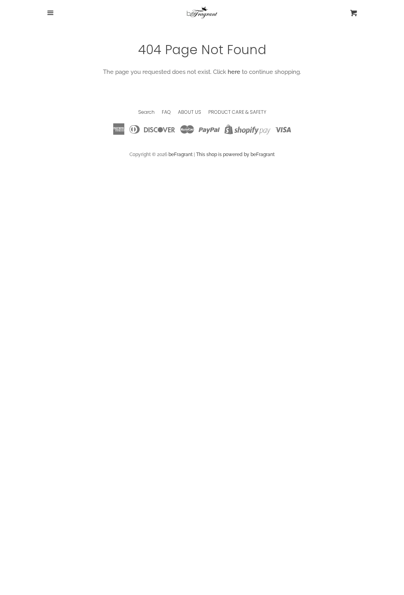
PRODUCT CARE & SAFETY (237, 112)
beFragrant (180, 154)
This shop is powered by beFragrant (235, 154)
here (234, 71)
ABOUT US (189, 112)
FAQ (166, 112)
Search (146, 112)
